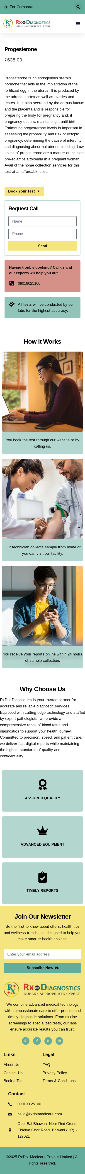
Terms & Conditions (59, 1081)
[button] (78, 6)
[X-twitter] (48, 1041)
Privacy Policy (55, 1073)
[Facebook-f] (37, 1041)
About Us (11, 1065)
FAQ (46, 1065)
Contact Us (13, 1073)
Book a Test (14, 1081)
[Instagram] (25, 1041)
